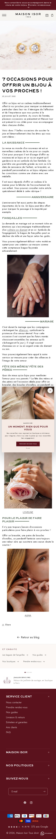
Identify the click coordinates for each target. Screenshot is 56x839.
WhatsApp (49, 833)
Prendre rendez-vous (28, 444)
